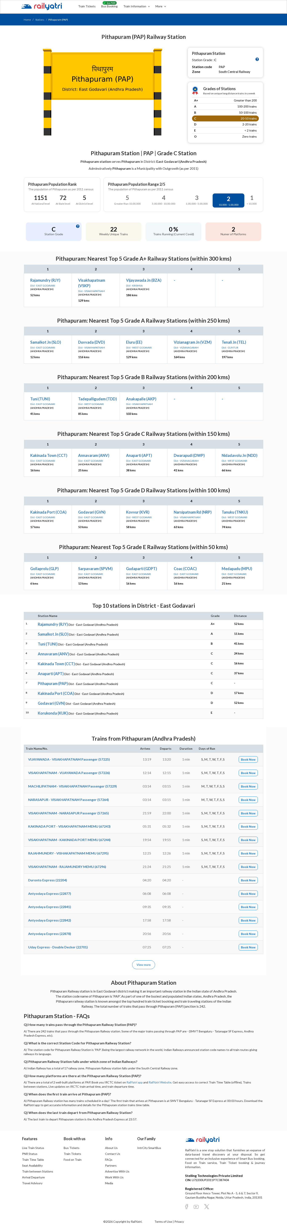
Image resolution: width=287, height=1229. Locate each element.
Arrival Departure (33, 1177)
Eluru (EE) (134, 342)
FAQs (108, 1159)
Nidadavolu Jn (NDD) (239, 455)
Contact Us (112, 1153)
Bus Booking (109, 6)
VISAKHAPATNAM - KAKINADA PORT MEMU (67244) (69, 840)
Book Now (248, 759)
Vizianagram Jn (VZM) (193, 342)
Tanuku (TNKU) (235, 512)
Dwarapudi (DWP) (189, 455)
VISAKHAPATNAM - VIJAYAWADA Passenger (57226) (69, 773)
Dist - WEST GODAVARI (139, 347)
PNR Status (29, 1153)
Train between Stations (37, 1171)
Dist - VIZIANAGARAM (186, 347)
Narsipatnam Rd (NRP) (193, 512)
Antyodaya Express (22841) (49, 907)
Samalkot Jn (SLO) (45, 342)
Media (109, 1183)
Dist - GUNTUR (230, 347)
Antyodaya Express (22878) (49, 934)
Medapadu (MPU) (237, 568)
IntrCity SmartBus (149, 1148)
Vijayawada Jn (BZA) (143, 280)
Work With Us (114, 1177)
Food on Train (73, 1159)
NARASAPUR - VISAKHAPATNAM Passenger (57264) (68, 800)
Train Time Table (33, 1159)
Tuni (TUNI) (40, 399)
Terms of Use (163, 1221)
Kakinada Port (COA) (48, 512)
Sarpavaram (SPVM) (95, 568)
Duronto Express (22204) (47, 880)
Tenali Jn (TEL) (234, 342)
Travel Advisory (32, 1183)
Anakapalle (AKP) (141, 399)
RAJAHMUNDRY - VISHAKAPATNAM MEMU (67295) (68, 853)
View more (144, 964)
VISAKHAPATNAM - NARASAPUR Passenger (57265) (68, 813)
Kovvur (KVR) (137, 512)
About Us (111, 1148)
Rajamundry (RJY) (45, 280)
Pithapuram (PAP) (53, 683)
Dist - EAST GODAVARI (42, 285)
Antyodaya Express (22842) (49, 920)
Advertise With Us (117, 1171)
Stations (39, 19)
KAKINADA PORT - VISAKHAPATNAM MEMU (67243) (69, 826)
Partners (111, 1165)
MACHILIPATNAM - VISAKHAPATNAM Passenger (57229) (72, 786)
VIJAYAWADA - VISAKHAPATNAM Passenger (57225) (69, 759)
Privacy (179, 1221)
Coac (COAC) (185, 568)
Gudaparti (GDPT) (141, 568)
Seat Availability (32, 1165)
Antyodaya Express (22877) (49, 893)
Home (27, 19)
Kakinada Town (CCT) (48, 455)
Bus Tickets (71, 1148)
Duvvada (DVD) (91, 342)
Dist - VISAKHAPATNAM (91, 291)
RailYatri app (134, 1082)
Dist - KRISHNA (134, 285)
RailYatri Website (160, 1082)
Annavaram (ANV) (93, 455)
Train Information (135, 6)
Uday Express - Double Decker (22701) (58, 947)
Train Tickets (87, 6)
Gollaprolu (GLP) (44, 568)
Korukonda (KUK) (53, 713)
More (159, 6)
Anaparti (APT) (139, 455)
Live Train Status (33, 1148)
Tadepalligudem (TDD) (97, 399)
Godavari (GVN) (91, 512)
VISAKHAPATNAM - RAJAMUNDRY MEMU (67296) (67, 867)
